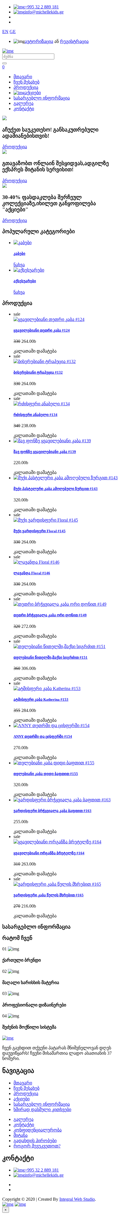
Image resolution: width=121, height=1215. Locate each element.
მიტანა (21, 1135)
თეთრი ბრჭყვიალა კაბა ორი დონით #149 (50, 615)
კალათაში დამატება (35, 351)
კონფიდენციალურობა (38, 1130)
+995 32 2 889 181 (42, 6)
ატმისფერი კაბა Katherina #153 (41, 699)
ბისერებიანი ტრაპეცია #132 (38, 372)
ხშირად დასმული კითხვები (42, 1109)
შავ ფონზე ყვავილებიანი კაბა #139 (45, 452)
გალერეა (23, 103)
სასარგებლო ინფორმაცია (42, 98)
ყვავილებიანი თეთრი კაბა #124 (42, 330)
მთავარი (23, 76)
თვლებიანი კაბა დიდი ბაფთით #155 (46, 774)
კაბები (19, 253)
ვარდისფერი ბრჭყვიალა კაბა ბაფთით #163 (52, 811)
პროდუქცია (26, 87)
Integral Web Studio (77, 1199)
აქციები (33, 92)
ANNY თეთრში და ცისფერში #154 (43, 736)
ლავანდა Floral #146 (32, 573)
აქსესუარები (25, 281)
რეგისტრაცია (74, 41)
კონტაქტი (24, 108)
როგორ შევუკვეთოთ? (37, 1146)
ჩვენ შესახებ (26, 82)
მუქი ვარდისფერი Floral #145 (40, 531)
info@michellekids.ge (44, 12)
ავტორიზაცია (39, 41)
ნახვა (19, 264)
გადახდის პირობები (35, 1140)
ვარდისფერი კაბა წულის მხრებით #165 (49, 895)
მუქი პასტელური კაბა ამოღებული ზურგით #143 (56, 489)
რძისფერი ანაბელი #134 (35, 415)
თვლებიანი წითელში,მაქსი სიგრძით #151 (51, 657)
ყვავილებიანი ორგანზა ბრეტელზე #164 (49, 853)
